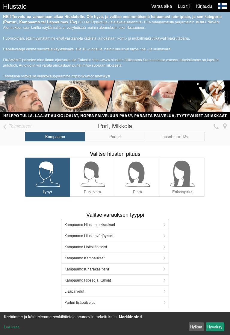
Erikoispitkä (182, 192)
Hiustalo (15, 6)
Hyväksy (215, 327)
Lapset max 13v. (175, 136)
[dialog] (115, 323)
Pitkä (137, 192)
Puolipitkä (92, 192)
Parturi (115, 136)
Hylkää (196, 327)
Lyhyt (47, 192)
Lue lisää (11, 327)
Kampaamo (55, 136)
